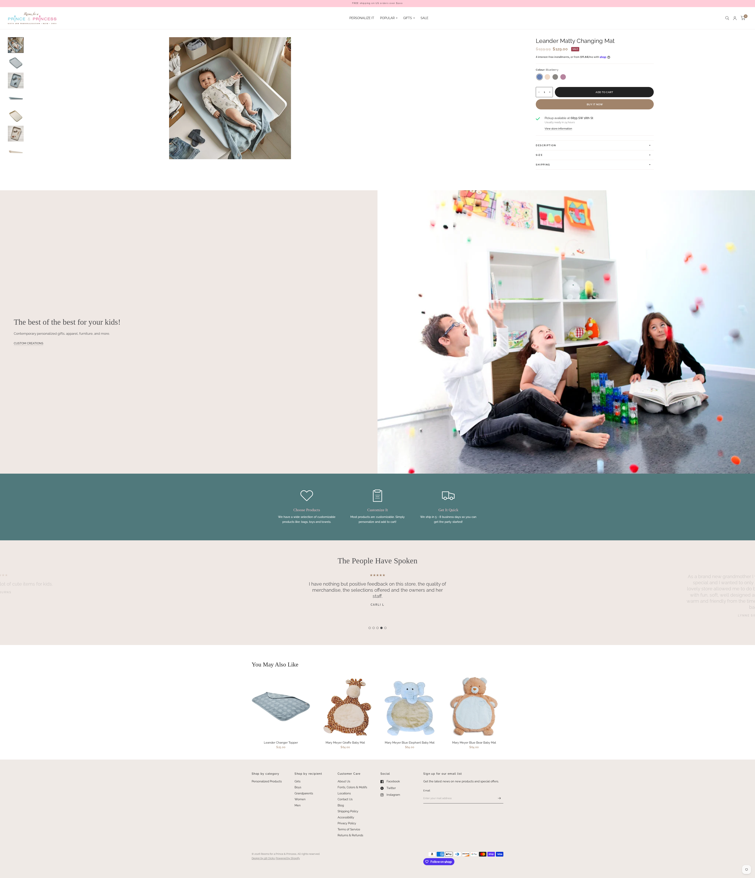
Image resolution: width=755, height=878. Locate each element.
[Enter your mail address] (499, 798)
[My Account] (735, 18)
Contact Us (345, 799)
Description (546, 145)
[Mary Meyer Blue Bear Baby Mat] (474, 706)
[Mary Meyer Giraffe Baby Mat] (345, 706)
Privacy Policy (347, 823)
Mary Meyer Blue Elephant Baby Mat (410, 742)
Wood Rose (563, 77)
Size (539, 155)
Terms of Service (349, 829)
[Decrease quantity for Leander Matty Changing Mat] (539, 92)
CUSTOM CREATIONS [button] (28, 343)
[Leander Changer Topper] (281, 706)
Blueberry (539, 77)
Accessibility (346, 817)
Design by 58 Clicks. (263, 858)
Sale (424, 18)
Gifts (407, 18)
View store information (558, 128)
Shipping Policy (348, 811)
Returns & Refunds (350, 835)
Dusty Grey (555, 77)
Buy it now (595, 104)
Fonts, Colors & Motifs (352, 787)
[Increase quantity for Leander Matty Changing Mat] (550, 92)
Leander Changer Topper (281, 742)
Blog (341, 805)
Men (298, 805)
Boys (298, 787)
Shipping (543, 164)
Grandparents (304, 793)
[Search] (727, 18)
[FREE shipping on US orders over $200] (377, 3)
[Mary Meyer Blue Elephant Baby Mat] (409, 706)
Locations (344, 793)
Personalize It (361, 18)
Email (426, 790)
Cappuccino (547, 77)
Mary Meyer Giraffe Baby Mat (345, 742)
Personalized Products (267, 781)
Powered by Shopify (288, 858)
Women (300, 799)
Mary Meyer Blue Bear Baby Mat (474, 742)
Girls (297, 781)
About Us (344, 781)
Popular (387, 18)
